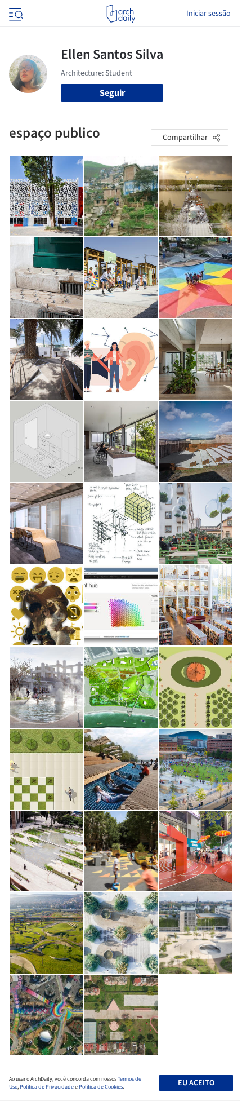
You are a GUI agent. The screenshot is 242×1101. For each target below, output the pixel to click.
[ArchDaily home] (120, 14)
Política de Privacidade (47, 1087)
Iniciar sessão (208, 13)
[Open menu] (15, 13)
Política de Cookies (101, 1087)
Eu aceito (196, 1083)
